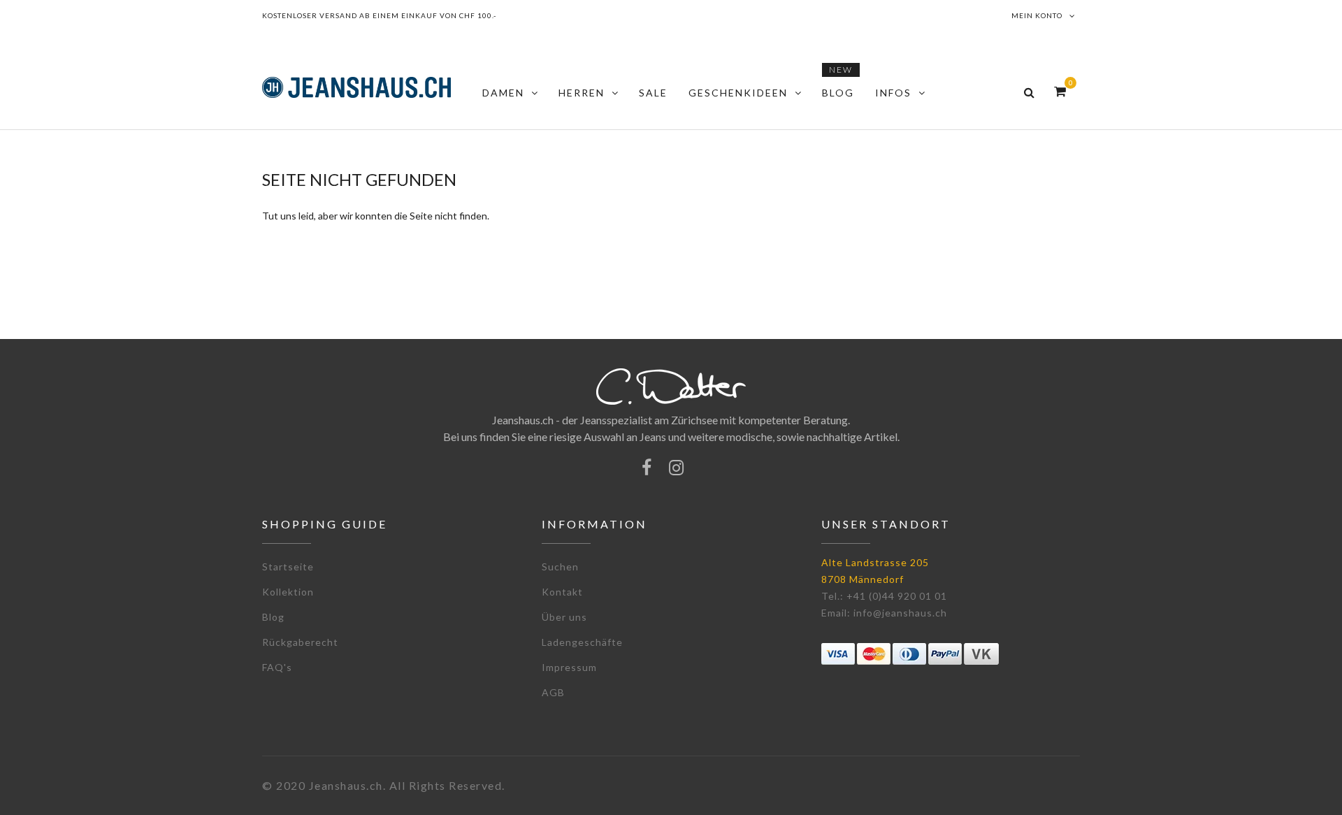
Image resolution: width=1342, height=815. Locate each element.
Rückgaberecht (300, 642)
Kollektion (288, 592)
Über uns (564, 617)
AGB (553, 692)
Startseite (288, 566)
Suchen (560, 566)
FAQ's (277, 667)
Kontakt (562, 592)
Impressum (569, 667)
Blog (273, 617)
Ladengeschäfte (582, 642)
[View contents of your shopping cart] (1060, 91)
